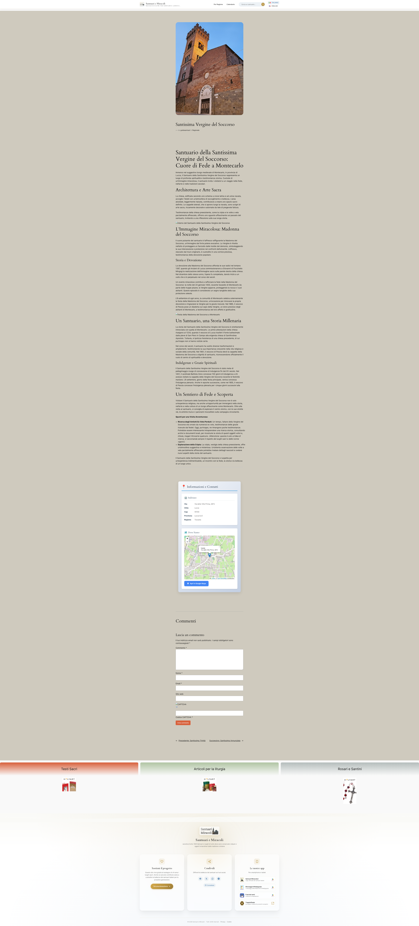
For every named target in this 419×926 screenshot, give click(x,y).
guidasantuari (185, 130)
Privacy (223, 922)
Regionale (195, 130)
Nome (179, 673)
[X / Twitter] (206, 878)
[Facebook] (200, 878)
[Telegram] (218, 878)
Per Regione (218, 4)
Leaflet (213, 578)
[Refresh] (177, 707)
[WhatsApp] (212, 878)
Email (179, 683)
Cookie (229, 922)
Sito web (179, 694)
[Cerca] (263, 4)
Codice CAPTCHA (183, 717)
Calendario (231, 4)
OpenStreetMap (222, 578)
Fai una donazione (161, 886)
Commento (181, 648)
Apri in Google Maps (198, 583)
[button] (209, 555)
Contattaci (210, 885)
